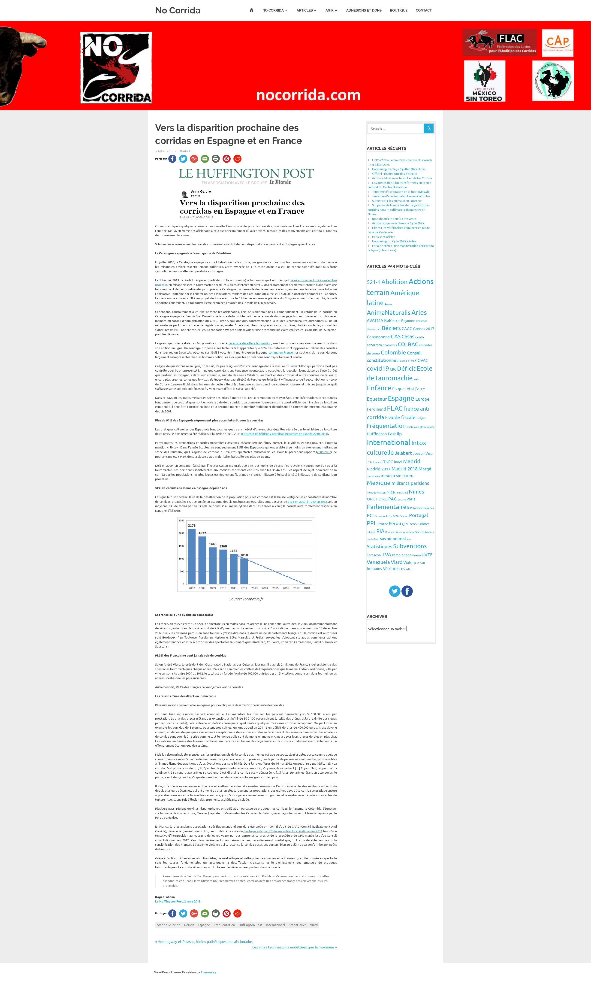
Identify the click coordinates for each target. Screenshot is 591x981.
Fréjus (420, 418)
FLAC (395, 408)
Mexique (379, 482)
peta (395, 516)
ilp (399, 433)
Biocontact (374, 329)
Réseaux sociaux (404, 532)
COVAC (421, 360)
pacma (402, 499)
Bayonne (408, 320)
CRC (393, 369)
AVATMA (375, 320)
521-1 (373, 282)
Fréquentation (224, 925)
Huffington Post (250, 925)
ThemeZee (208, 972)
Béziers (391, 327)
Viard (314, 925)
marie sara (373, 476)
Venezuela (378, 562)
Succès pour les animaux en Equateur (397, 201)
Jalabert (403, 453)
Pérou (395, 523)
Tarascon (374, 555)
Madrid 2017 (379, 468)
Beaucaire (421, 321)
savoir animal (393, 538)
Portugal (418, 515)
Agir (330, 10)
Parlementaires (388, 506)
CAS (396, 336)
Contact (424, 10)
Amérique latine (168, 925)
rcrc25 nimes (420, 523)
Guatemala (413, 427)
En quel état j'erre (408, 388)
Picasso (404, 516)
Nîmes (416, 491)
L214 (369, 462)
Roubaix (390, 532)
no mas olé (402, 492)
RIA (380, 530)
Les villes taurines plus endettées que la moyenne (293, 947)
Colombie (393, 352)
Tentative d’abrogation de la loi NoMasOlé (401, 192)
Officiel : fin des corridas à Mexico (395, 174)
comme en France (280, 352)
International (275, 925)
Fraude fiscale (400, 417)
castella (419, 337)
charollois (390, 345)
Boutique (398, 10)
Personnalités (383, 516)
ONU (382, 498)
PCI (370, 515)
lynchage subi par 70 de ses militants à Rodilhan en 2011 (282, 831)
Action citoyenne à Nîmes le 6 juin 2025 (398, 223)
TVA (386, 554)
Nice (390, 491)
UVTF (427, 554)
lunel (398, 461)
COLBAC (408, 344)
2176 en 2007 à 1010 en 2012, (307, 501)
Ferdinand (376, 408)
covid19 (378, 368)
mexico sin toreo (397, 475)
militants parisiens (410, 483)
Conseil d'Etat (406, 361)
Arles (419, 312)
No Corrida (178, 10)
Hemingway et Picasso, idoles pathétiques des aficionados (205, 941)
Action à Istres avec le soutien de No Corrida (402, 178)
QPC (405, 523)
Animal (388, 304)
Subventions (410, 546)
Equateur (377, 399)
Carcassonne (378, 336)
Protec (382, 523)
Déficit (189, 925)
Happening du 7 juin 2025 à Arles (394, 241)
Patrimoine (416, 508)
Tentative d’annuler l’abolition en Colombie (401, 196)
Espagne (204, 925)
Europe (422, 399)
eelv (416, 379)
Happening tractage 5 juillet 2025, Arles (398, 169)
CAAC (407, 328)
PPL (372, 523)
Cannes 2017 (423, 328)
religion (371, 532)
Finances (185, 151)
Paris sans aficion (383, 237)
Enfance (379, 388)
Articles (305, 10)
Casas (407, 336)
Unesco (416, 555)
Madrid (411, 461)
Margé (425, 468)
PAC (392, 498)
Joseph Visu (423, 453)
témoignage (401, 555)
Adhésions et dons (364, 10)
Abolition (394, 281)
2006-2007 (324, 452)
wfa (408, 569)
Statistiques (297, 925)
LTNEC (387, 461)
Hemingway (427, 427)
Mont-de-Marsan (376, 492)
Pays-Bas (429, 508)
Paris (411, 498)
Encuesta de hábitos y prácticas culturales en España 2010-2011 (284, 434)
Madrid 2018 (405, 468)
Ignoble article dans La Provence (394, 219)
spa (409, 539)
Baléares (392, 320)
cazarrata (374, 344)
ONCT (372, 498)
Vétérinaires (394, 568)
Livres (377, 462)
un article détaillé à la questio (249, 343)
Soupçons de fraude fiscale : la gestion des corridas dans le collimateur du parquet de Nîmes (399, 209)
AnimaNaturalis (388, 312)
